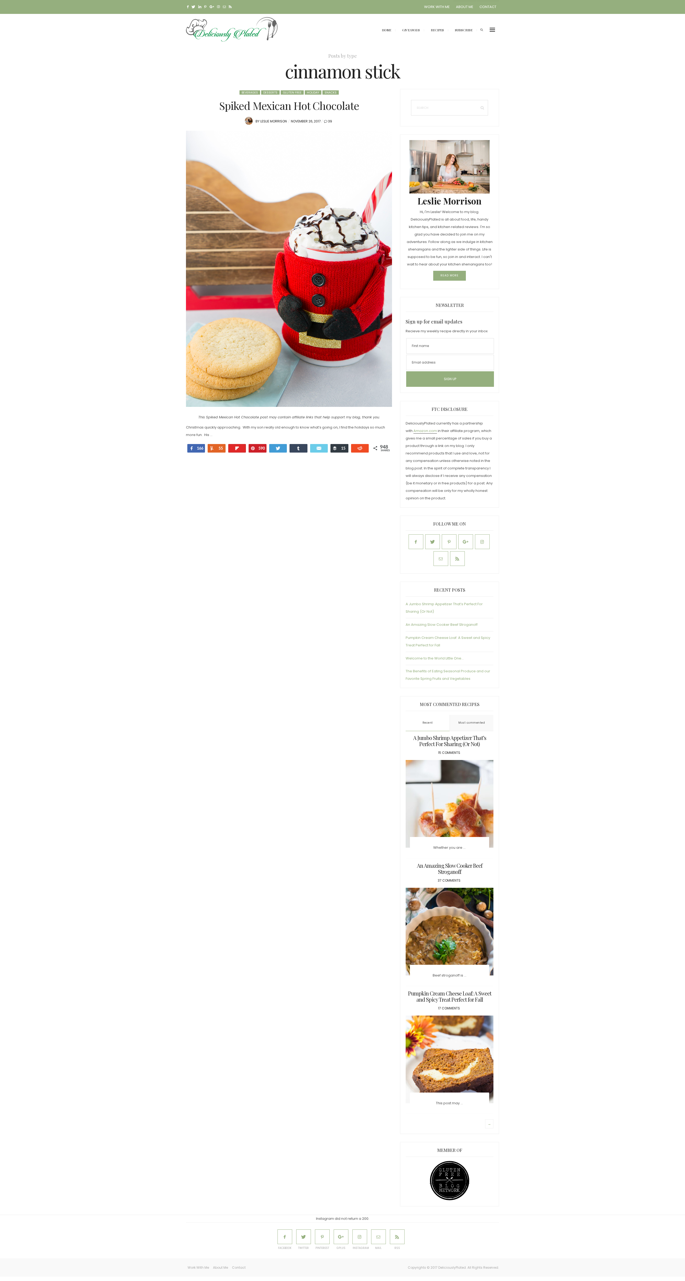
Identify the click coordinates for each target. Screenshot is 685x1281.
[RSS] (397, 1236)
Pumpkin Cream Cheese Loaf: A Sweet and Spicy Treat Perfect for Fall (449, 996)
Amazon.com (425, 430)
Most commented (471, 723)
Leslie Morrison (273, 121)
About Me (464, 6)
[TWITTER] (303, 1236)
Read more (449, 275)
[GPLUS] (341, 1236)
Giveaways (411, 30)
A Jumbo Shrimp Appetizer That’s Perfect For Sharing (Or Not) (449, 740)
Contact (488, 6)
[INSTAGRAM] (359, 1236)
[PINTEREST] (322, 1236)
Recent (428, 723)
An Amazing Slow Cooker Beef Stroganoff (442, 624)
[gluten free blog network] (449, 1180)
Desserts (270, 92)
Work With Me (437, 6)
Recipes (437, 30)
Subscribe (464, 30)
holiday (313, 92)
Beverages (250, 92)
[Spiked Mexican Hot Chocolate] (289, 269)
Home (386, 30)
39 (330, 121)
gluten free (292, 92)
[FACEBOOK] (284, 1236)
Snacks (331, 92)
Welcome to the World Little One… (435, 658)
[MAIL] (378, 1236)
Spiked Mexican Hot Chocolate (289, 105)
